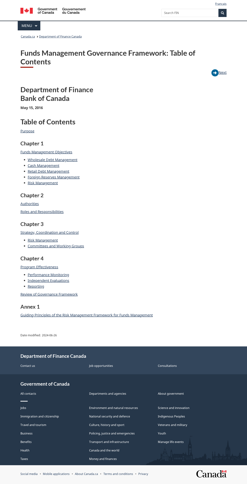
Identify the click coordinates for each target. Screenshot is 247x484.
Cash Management (43, 165)
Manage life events (171, 442)
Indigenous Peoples (171, 416)
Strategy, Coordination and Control (49, 232)
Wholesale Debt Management (52, 159)
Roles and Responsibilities (42, 211)
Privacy (143, 474)
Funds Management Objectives (46, 152)
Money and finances (103, 459)
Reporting (36, 286)
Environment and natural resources (113, 408)
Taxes (24, 459)
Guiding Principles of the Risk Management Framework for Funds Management (86, 315)
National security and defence (109, 416)
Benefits (26, 442)
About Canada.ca (86, 474)
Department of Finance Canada (60, 37)
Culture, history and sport (106, 425)
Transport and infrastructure (109, 442)
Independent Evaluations (48, 280)
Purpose (27, 131)
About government (171, 394)
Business (26, 433)
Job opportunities (101, 366)
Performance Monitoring (48, 274)
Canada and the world (104, 450)
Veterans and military (172, 425)
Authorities (29, 203)
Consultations (167, 366)
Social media (29, 474)
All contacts (28, 394)
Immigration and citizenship (39, 416)
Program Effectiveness (39, 267)
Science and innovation (173, 408)
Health (24, 450)
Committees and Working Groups (56, 246)
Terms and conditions (118, 474)
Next (223, 72)
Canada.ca (28, 37)
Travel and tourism (33, 425)
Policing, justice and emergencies (112, 433)
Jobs (23, 408)
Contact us (27, 366)
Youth (162, 433)
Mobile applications (56, 474)
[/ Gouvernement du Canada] (53, 11)
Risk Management (43, 182)
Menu (27, 25)
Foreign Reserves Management (54, 177)
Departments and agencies (107, 394)
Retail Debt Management (48, 171)
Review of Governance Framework (49, 294)
